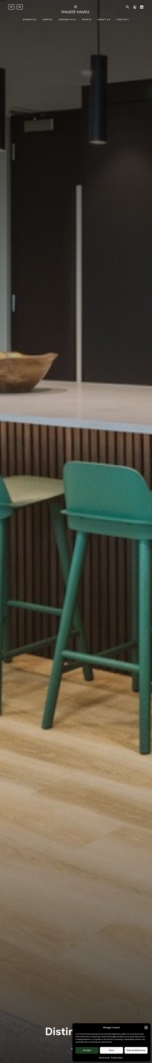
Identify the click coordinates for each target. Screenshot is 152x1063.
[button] (146, 1027)
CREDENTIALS (67, 19)
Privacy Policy (117, 1057)
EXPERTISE (30, 19)
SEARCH (47, 19)
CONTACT (122, 19)
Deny (111, 1050)
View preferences (135, 1050)
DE (19, 7)
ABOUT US (103, 19)
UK (11, 7)
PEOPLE (87, 19)
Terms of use (104, 1057)
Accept (87, 1050)
